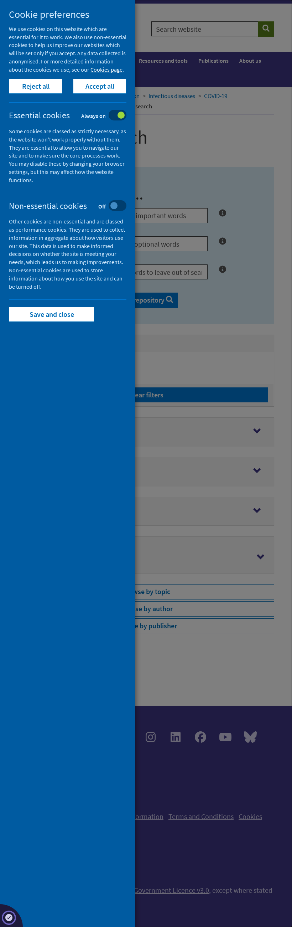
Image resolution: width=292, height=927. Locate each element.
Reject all (35, 86)
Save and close (52, 314)
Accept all (99, 86)
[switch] (73, 116)
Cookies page (106, 69)
